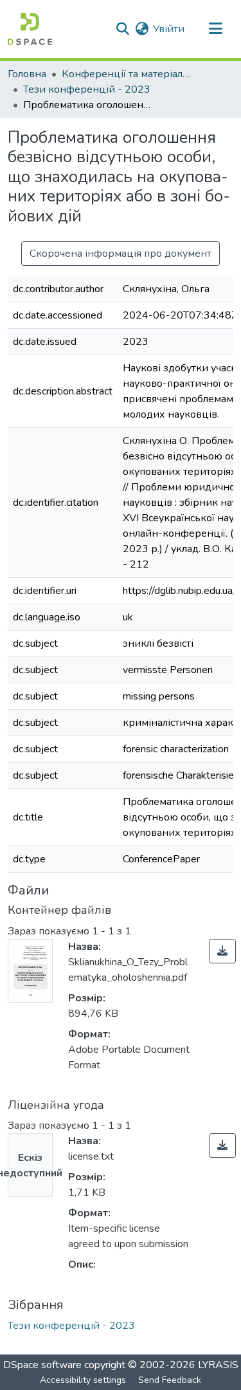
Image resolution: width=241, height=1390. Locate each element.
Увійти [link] (168, 29)
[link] (222, 951)
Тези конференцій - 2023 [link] (86, 89)
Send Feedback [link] (169, 1380)
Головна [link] (27, 74)
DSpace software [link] (42, 1365)
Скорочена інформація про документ (120, 253)
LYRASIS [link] (218, 1365)
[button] (30, 29)
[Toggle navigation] (215, 29)
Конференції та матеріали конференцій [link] (126, 74)
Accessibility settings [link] (83, 1380)
